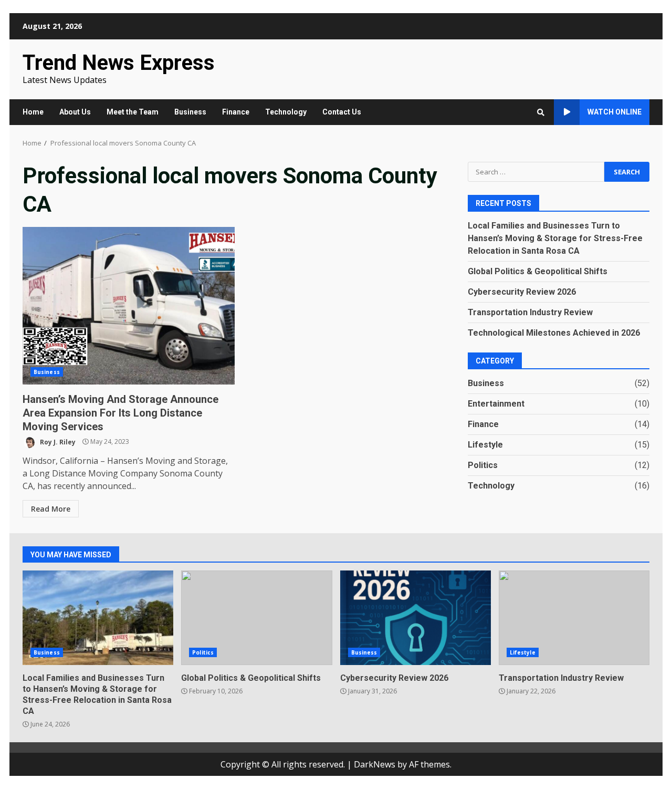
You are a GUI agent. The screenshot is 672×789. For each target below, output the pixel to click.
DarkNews (374, 764)
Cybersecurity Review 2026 (522, 291)
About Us (75, 112)
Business (190, 112)
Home (33, 112)
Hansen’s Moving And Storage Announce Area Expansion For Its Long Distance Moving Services (129, 306)
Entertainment (496, 403)
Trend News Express (119, 62)
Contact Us (341, 112)
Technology (286, 112)
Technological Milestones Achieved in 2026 (554, 332)
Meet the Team (133, 112)
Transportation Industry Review (530, 312)
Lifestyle (485, 444)
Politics (483, 465)
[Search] (540, 112)
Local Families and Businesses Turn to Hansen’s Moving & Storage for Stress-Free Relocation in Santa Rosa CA (555, 237)
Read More (50, 509)
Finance (235, 112)
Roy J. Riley (57, 441)
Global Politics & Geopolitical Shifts (537, 271)
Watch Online (614, 112)
